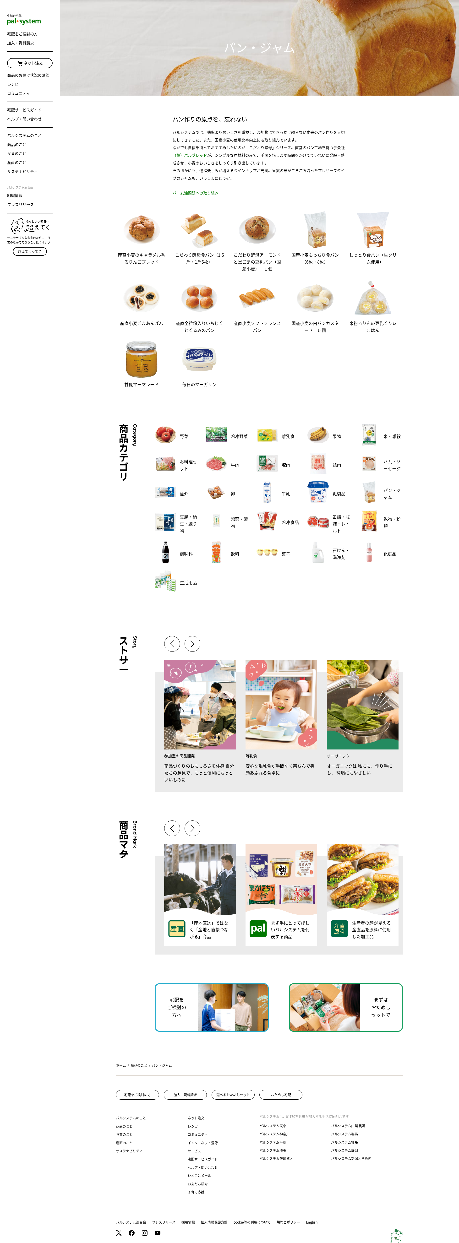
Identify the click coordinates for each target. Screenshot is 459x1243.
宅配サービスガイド (24, 110)
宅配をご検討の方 (22, 34)
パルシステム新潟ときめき (351, 1158)
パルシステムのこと (24, 135)
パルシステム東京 (272, 1126)
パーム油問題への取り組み (196, 193)
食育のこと (16, 153)
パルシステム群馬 (344, 1134)
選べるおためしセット (233, 1094)
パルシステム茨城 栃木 (276, 1158)
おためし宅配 (281, 1094)
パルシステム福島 (344, 1142)
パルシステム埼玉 (272, 1150)
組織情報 (14, 195)
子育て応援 (196, 1192)
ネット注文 (33, 63)
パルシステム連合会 (131, 1222)
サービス (194, 1151)
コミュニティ (18, 93)
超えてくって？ (30, 251)
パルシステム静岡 (344, 1150)
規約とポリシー (288, 1222)
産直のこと (16, 162)
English (312, 1222)
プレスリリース (20, 204)
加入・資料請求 (20, 43)
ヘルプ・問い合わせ (24, 119)
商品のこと (16, 145)
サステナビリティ (22, 172)
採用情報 (188, 1222)
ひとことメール (199, 1175)
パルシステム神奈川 (274, 1134)
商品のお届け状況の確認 (28, 75)
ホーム (121, 1065)
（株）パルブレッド (190, 155)
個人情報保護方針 (214, 1222)
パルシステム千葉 (272, 1142)
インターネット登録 (203, 1143)
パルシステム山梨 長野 (348, 1126)
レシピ (13, 84)
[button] (192, 644)
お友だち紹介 (198, 1184)
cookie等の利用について (252, 1222)
